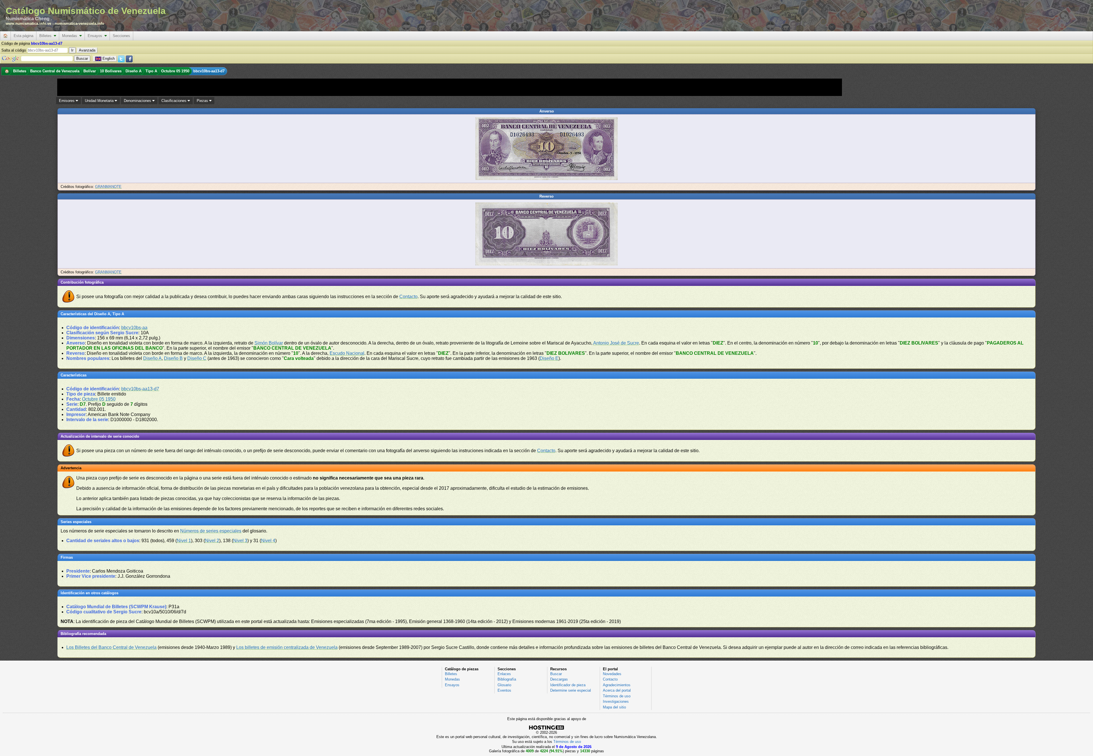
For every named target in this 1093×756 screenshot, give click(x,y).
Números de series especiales (210, 530)
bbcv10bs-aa (134, 327)
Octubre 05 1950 (99, 399)
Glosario (504, 685)
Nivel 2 (212, 540)
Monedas (70, 36)
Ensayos (96, 36)
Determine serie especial (570, 690)
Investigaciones (616, 701)
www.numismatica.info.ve (28, 23)
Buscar (556, 674)
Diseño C (196, 358)
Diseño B (173, 358)
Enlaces (504, 674)
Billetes (46, 36)
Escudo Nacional (347, 353)
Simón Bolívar (268, 343)
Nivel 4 (268, 540)
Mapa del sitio (614, 707)
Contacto (408, 296)
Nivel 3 (240, 540)
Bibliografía (507, 679)
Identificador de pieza (567, 685)
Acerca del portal (617, 690)
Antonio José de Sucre (616, 343)
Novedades (612, 674)
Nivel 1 (184, 540)
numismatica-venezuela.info (79, 23)
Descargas (559, 679)
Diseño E (549, 358)
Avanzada (87, 50)
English (108, 58)
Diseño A (152, 358)
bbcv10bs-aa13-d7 (140, 388)
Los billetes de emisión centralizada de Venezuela (287, 647)
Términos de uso (616, 696)
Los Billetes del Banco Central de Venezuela (111, 647)
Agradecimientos (616, 685)
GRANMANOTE (108, 187)
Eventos (504, 690)
